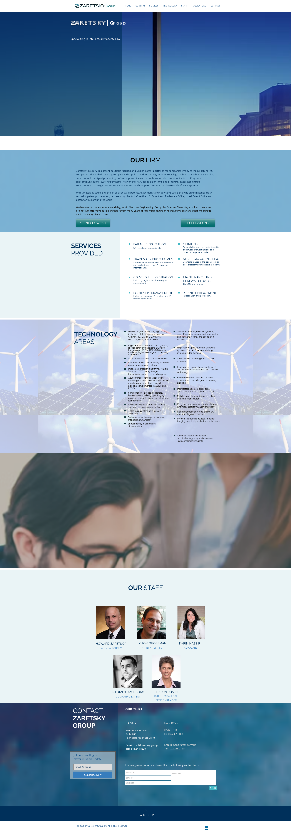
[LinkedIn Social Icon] (206, 828)
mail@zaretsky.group (146, 745)
